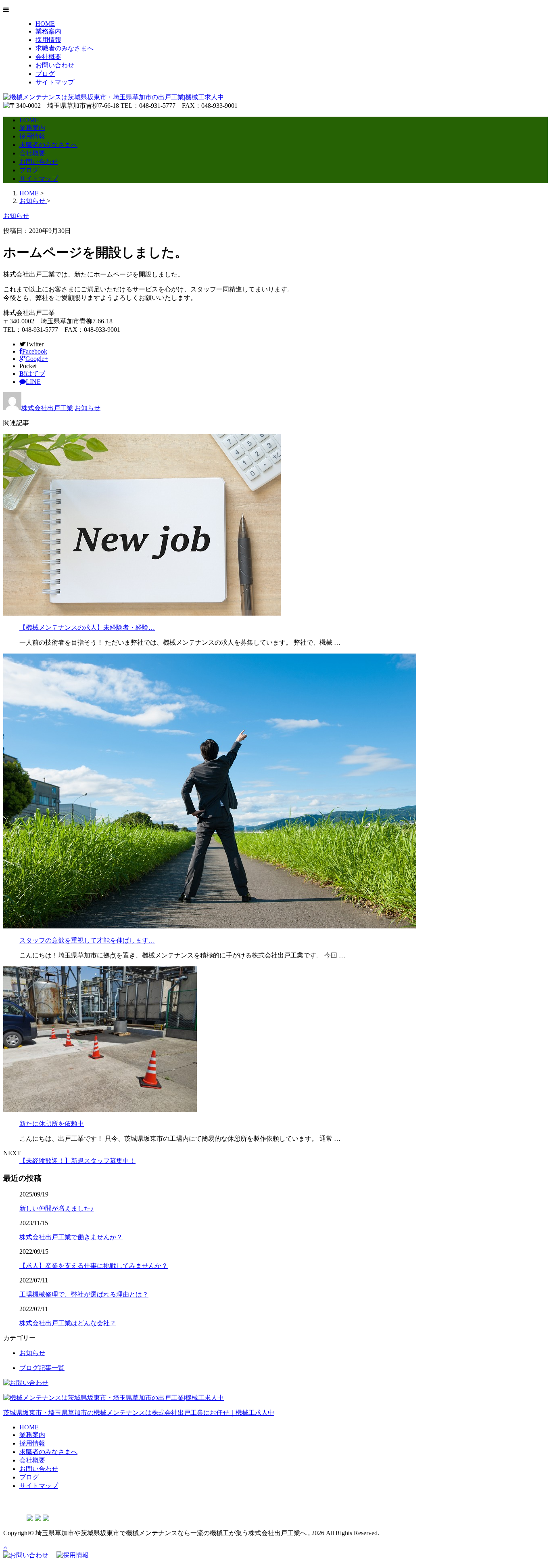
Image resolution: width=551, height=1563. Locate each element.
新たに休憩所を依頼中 (51, 1123)
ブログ (45, 73)
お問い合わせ (54, 65)
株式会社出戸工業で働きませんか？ (71, 1237)
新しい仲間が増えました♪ (56, 1208)
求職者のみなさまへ (64, 48)
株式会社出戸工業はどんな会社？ (67, 1323)
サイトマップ (54, 82)
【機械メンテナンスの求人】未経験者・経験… (87, 627)
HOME (45, 23)
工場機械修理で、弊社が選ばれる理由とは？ (83, 1294)
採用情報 (48, 39)
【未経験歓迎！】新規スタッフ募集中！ (77, 1160)
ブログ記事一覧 (42, 1367)
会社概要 (48, 56)
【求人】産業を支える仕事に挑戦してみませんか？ (93, 1265)
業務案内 (48, 31)
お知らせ (87, 407)
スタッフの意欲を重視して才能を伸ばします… (87, 940)
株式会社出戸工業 (47, 407)
